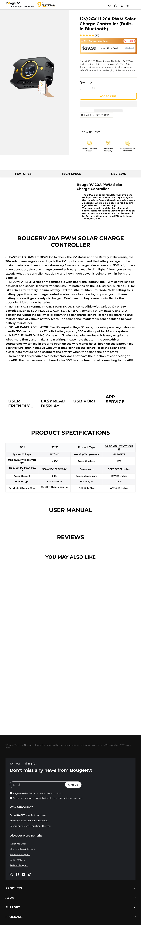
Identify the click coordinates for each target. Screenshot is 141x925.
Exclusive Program (20, 854)
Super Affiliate (17, 860)
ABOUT (11, 897)
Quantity (86, 82)
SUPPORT (13, 907)
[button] (89, 35)
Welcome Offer (18, 843)
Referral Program (19, 865)
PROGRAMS (14, 917)
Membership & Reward (22, 849)
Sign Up (73, 784)
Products (14, 888)
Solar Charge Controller (119, 447)
